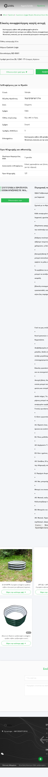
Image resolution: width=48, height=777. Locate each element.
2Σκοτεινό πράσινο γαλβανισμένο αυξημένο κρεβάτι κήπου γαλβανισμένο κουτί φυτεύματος (16, 637)
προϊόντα (11, 15)
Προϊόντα (41, 5)
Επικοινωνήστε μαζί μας (15, 72)
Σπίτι (4, 15)
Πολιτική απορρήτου (9, 765)
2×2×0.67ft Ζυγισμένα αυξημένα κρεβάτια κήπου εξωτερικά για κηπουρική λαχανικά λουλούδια (16, 586)
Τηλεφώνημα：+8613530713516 (15, 731)
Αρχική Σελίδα (27, 5)
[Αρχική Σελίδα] (9, 6)
